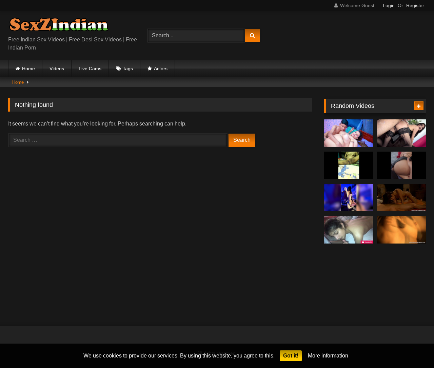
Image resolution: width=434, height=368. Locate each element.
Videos (57, 68)
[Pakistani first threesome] (348, 230)
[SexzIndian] (58, 26)
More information (328, 356)
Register (415, 5)
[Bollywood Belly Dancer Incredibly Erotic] (401, 230)
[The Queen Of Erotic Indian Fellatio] (401, 198)
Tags (128, 68)
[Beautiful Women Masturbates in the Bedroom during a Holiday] (348, 165)
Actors (160, 68)
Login (389, 5)
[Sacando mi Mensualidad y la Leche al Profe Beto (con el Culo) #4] (401, 133)
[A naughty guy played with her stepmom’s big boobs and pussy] (348, 133)
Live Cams (90, 68)
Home (28, 68)
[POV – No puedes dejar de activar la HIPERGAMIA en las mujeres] (348, 198)
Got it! (290, 356)
